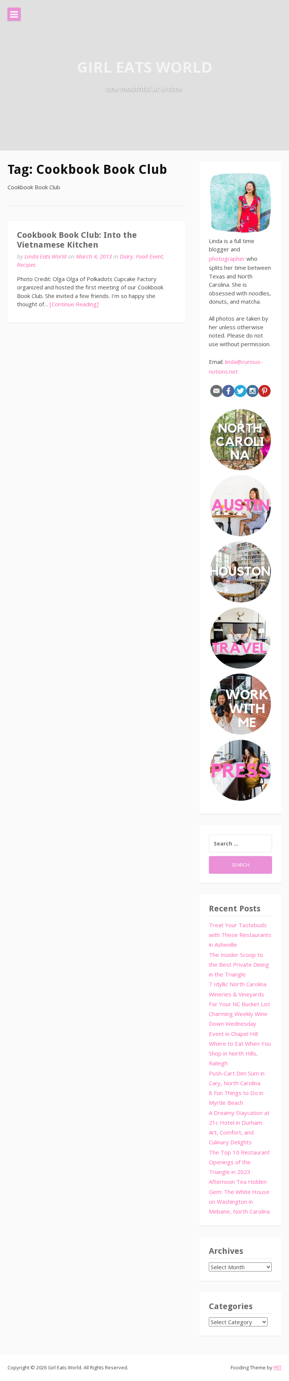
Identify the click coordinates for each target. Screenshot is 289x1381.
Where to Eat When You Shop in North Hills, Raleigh (240, 1053)
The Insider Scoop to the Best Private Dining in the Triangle (239, 964)
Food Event (149, 256)
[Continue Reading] (74, 304)
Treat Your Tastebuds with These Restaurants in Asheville (240, 935)
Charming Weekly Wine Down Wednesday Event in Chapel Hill (238, 1023)
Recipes (26, 264)
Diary (126, 256)
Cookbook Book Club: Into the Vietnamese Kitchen (77, 239)
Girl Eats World (144, 66)
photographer (227, 258)
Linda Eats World (45, 256)
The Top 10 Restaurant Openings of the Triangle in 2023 (239, 1162)
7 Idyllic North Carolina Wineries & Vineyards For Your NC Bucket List (239, 994)
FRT (277, 1367)
